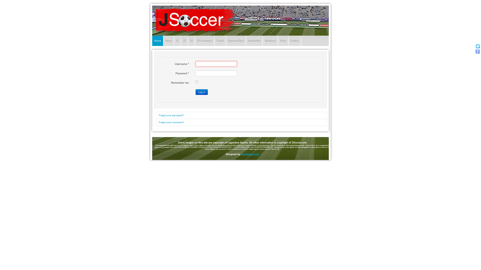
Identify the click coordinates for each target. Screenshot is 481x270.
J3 (191, 40)
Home (157, 40)
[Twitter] (478, 46)
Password (182, 73)
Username (182, 63)
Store (283, 40)
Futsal (220, 40)
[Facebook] (478, 51)
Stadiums (270, 40)
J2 (184, 40)
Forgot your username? (171, 122)
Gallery (294, 40)
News (168, 40)
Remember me (180, 82)
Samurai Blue (236, 40)
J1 (177, 40)
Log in (201, 92)
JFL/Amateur (204, 40)
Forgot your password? (171, 115)
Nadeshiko (254, 40)
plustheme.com (250, 154)
